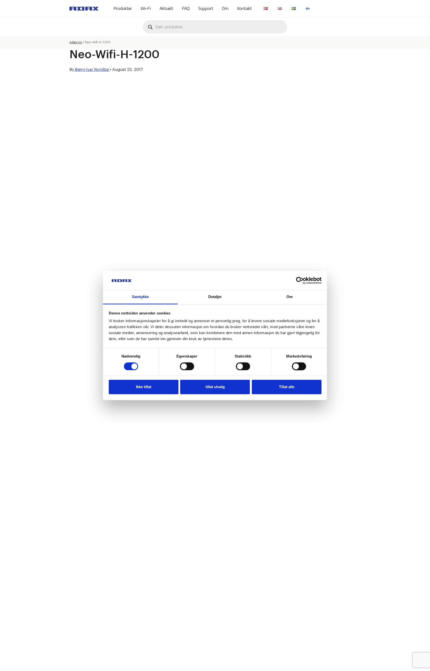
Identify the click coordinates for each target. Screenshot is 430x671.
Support (205, 8)
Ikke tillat (143, 387)
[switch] (187, 366)
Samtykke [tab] (140, 297)
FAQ (186, 8)
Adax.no (75, 42)
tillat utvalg (215, 387)
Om (225, 8)
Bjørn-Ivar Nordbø (92, 70)
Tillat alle (286, 387)
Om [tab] (289, 297)
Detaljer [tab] (215, 297)
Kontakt (244, 8)
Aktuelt (166, 8)
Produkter (122, 8)
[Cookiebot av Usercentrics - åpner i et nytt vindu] (300, 280)
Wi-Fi (146, 8)
